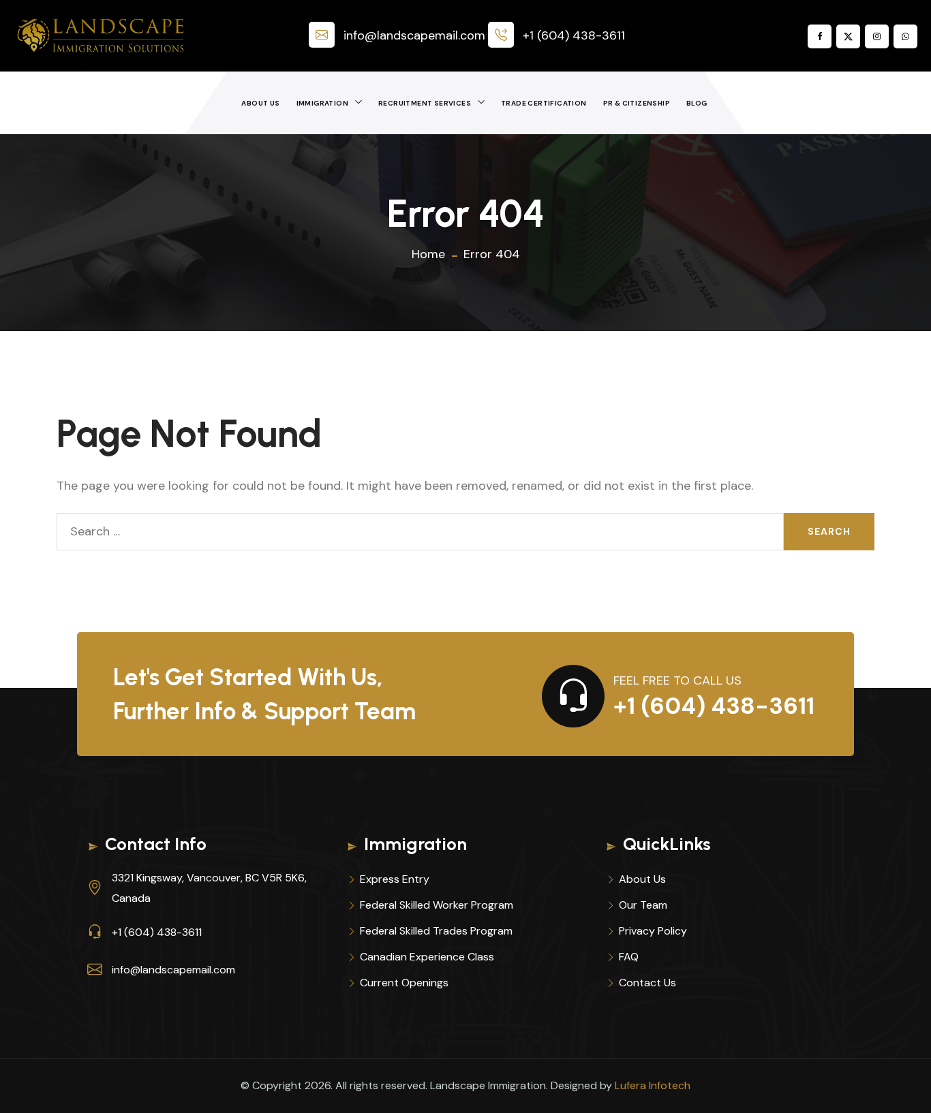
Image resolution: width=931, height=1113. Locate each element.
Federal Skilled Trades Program (436, 931)
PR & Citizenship (636, 103)
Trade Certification (544, 103)
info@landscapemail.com (414, 35)
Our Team (643, 905)
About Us (260, 103)
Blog (696, 103)
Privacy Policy (653, 931)
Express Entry (394, 879)
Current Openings (404, 982)
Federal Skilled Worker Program (436, 905)
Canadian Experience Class (427, 957)
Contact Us (647, 982)
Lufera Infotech (652, 1085)
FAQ (629, 957)
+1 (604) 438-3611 (574, 35)
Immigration (322, 103)
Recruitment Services (424, 103)
